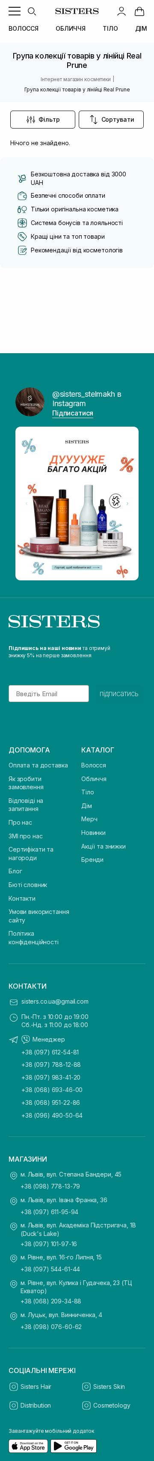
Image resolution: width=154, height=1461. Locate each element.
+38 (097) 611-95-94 (49, 1211)
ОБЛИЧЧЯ (71, 28)
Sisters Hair (36, 1386)
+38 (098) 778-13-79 (50, 1186)
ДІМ (141, 28)
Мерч (89, 819)
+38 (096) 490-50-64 (52, 1115)
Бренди (92, 859)
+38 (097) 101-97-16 (49, 1243)
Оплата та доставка (38, 765)
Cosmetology (111, 1405)
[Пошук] (32, 11)
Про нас (20, 822)
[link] (139, 11)
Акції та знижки (103, 846)
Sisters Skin (109, 1386)
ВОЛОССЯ (23, 28)
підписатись (119, 693)
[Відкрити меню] (15, 11)
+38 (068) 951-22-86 (50, 1102)
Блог (15, 871)
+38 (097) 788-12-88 (51, 1064)
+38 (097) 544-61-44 (50, 1269)
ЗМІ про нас (25, 836)
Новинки (93, 832)
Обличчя (94, 778)
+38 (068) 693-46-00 (52, 1089)
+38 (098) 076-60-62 (51, 1326)
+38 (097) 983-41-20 (50, 1077)
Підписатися (72, 413)
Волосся (93, 765)
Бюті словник (28, 884)
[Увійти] (121, 11)
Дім (86, 805)
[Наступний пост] (127, 503)
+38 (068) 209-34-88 (51, 1301)
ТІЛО (110, 28)
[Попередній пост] (26, 503)
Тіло (87, 792)
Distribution (36, 1405)
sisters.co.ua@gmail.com (55, 1001)
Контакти (22, 898)
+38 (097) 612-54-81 (50, 1052)
